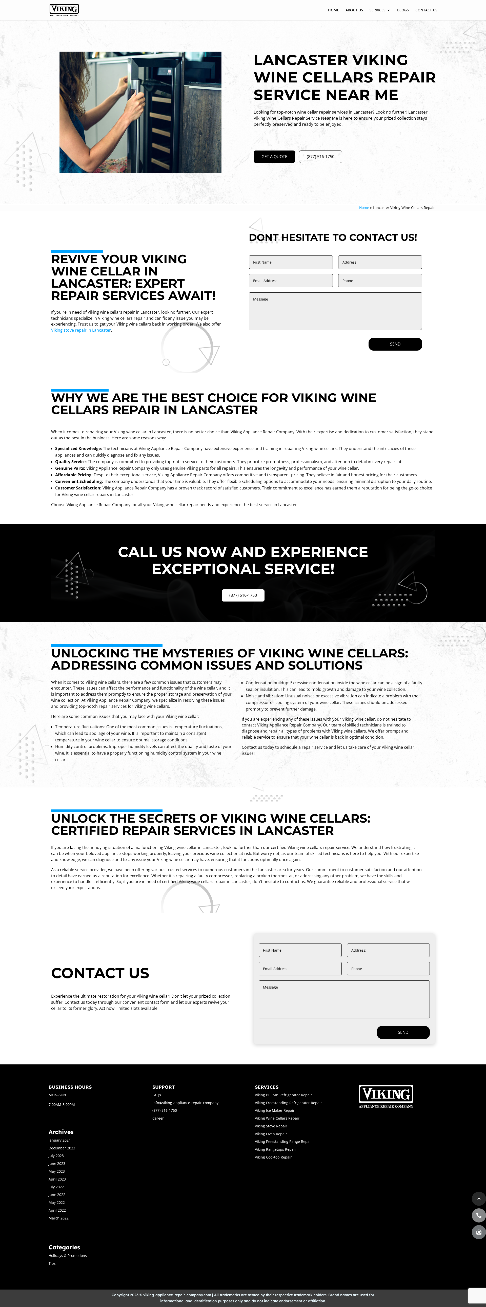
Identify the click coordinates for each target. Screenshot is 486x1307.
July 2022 (56, 1187)
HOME (333, 10)
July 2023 (56, 1155)
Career (158, 1118)
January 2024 (60, 1140)
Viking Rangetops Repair (275, 1149)
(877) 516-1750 (320, 156)
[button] (479, 1232)
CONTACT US (426, 10)
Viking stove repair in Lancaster (81, 330)
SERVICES (378, 10)
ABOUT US (354, 10)
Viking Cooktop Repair (273, 1157)
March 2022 (59, 1218)
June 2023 (57, 1163)
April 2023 (57, 1179)
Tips (52, 1263)
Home (364, 207)
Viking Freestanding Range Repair (283, 1141)
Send (395, 344)
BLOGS (403, 10)
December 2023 (62, 1148)
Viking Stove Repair (271, 1126)
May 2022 (57, 1202)
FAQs (156, 1094)
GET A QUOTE (274, 156)
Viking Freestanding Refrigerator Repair (288, 1102)
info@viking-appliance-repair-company (185, 1102)
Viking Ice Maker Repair (275, 1110)
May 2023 (57, 1171)
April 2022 (57, 1210)
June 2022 (57, 1194)
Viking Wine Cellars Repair (277, 1118)
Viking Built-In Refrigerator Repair (283, 1094)
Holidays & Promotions (68, 1255)
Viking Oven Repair (271, 1133)
